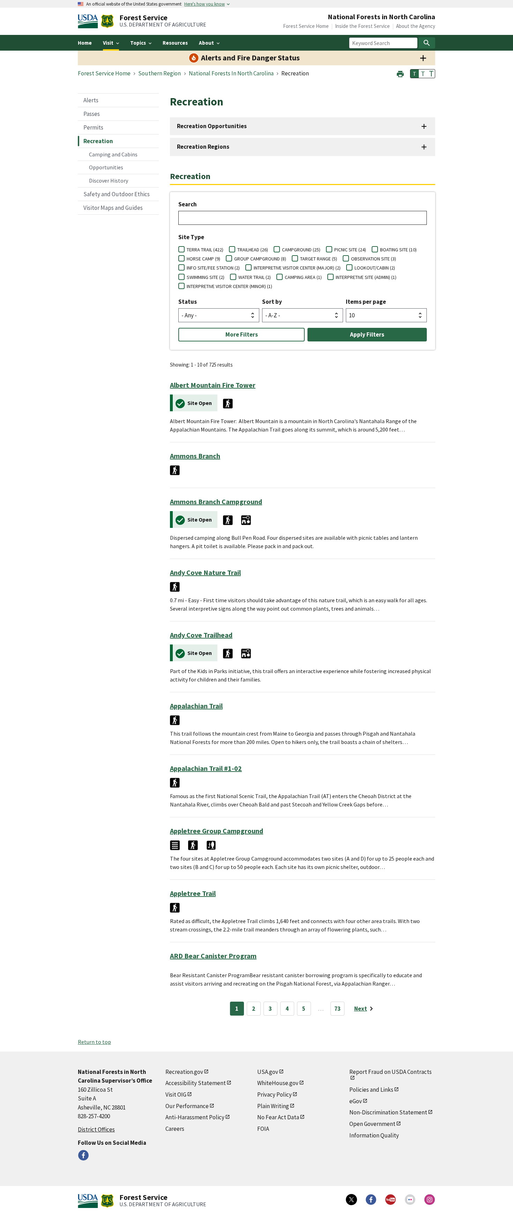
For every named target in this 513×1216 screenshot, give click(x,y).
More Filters (241, 334)
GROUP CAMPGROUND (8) (260, 259)
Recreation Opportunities (212, 126)
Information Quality (374, 1135)
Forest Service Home (306, 26)
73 (337, 1008)
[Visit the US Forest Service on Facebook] (371, 1199)
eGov (355, 1101)
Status (187, 301)
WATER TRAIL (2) (254, 277)
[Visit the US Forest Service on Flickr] (410, 1199)
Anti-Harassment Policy (194, 1117)
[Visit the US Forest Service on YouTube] (390, 1199)
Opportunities (106, 167)
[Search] (426, 43)
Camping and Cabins (113, 154)
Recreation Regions (203, 146)
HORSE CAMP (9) (203, 259)
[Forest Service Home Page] (107, 21)
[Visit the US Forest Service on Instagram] (429, 1199)
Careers (174, 1129)
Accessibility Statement (195, 1083)
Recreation (98, 141)
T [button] (414, 73)
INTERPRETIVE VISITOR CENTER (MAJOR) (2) (297, 268)
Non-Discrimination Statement (388, 1112)
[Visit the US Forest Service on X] (351, 1199)
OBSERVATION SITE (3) (373, 259)
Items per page (366, 301)
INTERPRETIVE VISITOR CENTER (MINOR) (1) (229, 286)
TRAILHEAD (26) (252, 249)
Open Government (372, 1124)
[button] (400, 73)
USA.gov (267, 1072)
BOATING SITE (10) (398, 249)
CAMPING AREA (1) (303, 277)
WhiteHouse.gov (277, 1083)
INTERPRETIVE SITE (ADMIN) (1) (366, 277)
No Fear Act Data (278, 1117)
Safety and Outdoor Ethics (116, 194)
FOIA (263, 1129)
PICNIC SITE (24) (350, 249)
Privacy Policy (274, 1094)
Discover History (108, 180)
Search (187, 204)
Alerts (90, 100)
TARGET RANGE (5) (318, 259)
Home (85, 42)
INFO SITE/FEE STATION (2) (213, 268)
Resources (175, 42)
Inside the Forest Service (362, 26)
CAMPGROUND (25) (301, 249)
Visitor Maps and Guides (113, 208)
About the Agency (415, 26)
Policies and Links (371, 1089)
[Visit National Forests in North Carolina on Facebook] (83, 1155)
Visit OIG (175, 1094)
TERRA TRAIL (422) (205, 249)
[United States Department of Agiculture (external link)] (89, 21)
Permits (93, 127)
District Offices (96, 1129)
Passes (91, 114)
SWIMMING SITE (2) (205, 277)
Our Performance (187, 1106)
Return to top (94, 1041)
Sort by (272, 301)
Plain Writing (273, 1106)
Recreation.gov (184, 1072)
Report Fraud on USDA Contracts (390, 1072)
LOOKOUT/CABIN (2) (375, 268)
